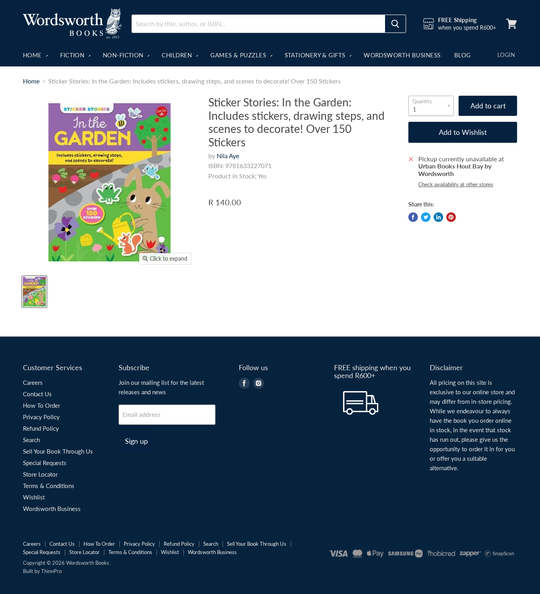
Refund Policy (41, 428)
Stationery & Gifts (316, 55)
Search (31, 439)
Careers (33, 382)
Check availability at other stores (455, 184)
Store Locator (40, 474)
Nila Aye (228, 155)
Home (33, 55)
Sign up (136, 441)
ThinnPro (51, 571)
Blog (462, 55)
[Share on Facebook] (413, 217)
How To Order (41, 405)
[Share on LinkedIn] (438, 217)
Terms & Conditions (48, 485)
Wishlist (34, 497)
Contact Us (37, 393)
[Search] (395, 24)
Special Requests (44, 462)
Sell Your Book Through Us (58, 451)
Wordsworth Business (402, 55)
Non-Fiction (124, 55)
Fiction (73, 55)
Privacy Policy (41, 416)
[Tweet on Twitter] (425, 217)
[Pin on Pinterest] (451, 217)
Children (178, 55)
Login (506, 54)
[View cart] (511, 24)
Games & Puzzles (239, 55)
